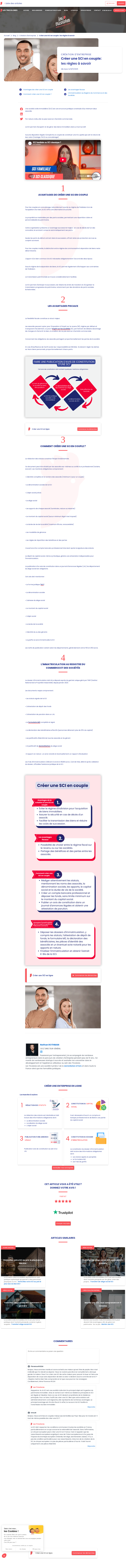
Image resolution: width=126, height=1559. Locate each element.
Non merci (9, 1549)
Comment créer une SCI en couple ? (37, 94)
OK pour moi (36, 1549)
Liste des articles (14, 3)
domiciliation (44, 746)
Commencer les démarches (87, 429)
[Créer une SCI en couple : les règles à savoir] (63, 1007)
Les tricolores (10, 10)
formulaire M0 (34, 722)
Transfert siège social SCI (21, 1324)
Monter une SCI (107, 1324)
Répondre (91, 1407)
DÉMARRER (121, 3)
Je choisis (23, 1549)
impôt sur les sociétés (61, 329)
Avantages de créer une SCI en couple (38, 89)
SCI (42, 584)
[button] (4, 1555)
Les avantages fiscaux (76, 89)
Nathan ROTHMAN (49, 1044)
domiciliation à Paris (73, 1066)
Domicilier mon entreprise (63, 1168)
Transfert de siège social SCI (102, 1282)
